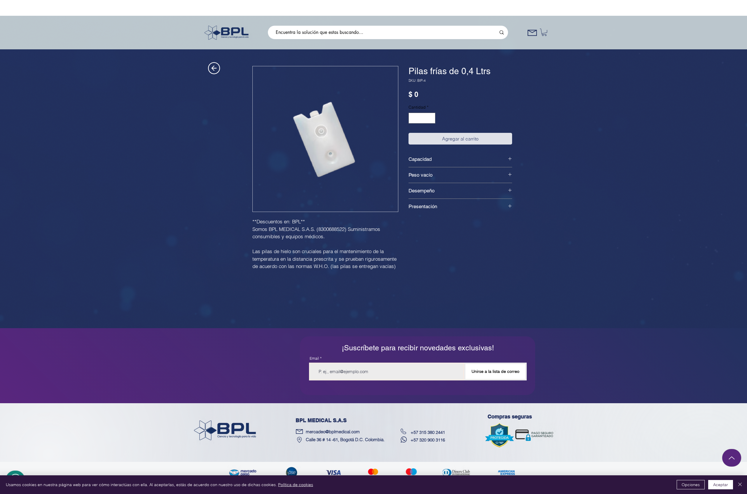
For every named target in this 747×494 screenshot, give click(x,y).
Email (314, 358)
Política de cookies (295, 484)
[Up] (731, 458)
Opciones (691, 484)
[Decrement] (413, 118)
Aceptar (720, 484)
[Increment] (430, 118)
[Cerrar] (739, 484)
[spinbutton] (422, 118)
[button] (544, 32)
